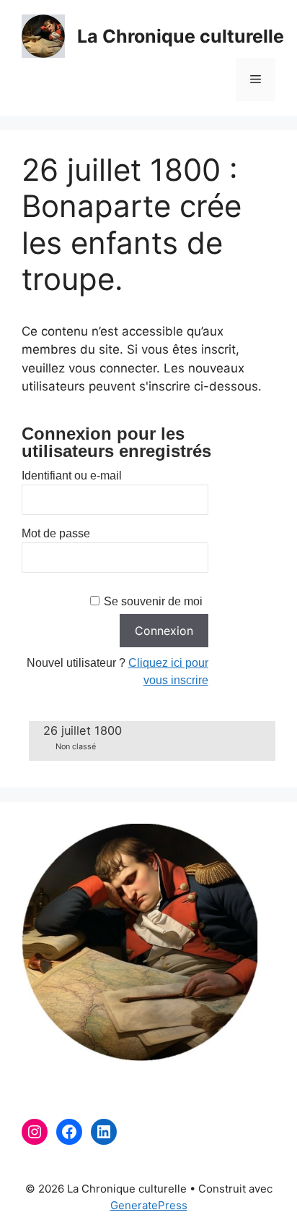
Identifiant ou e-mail (72, 475)
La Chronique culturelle (180, 36)
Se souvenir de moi (153, 601)
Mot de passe (56, 533)
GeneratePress (148, 1205)
